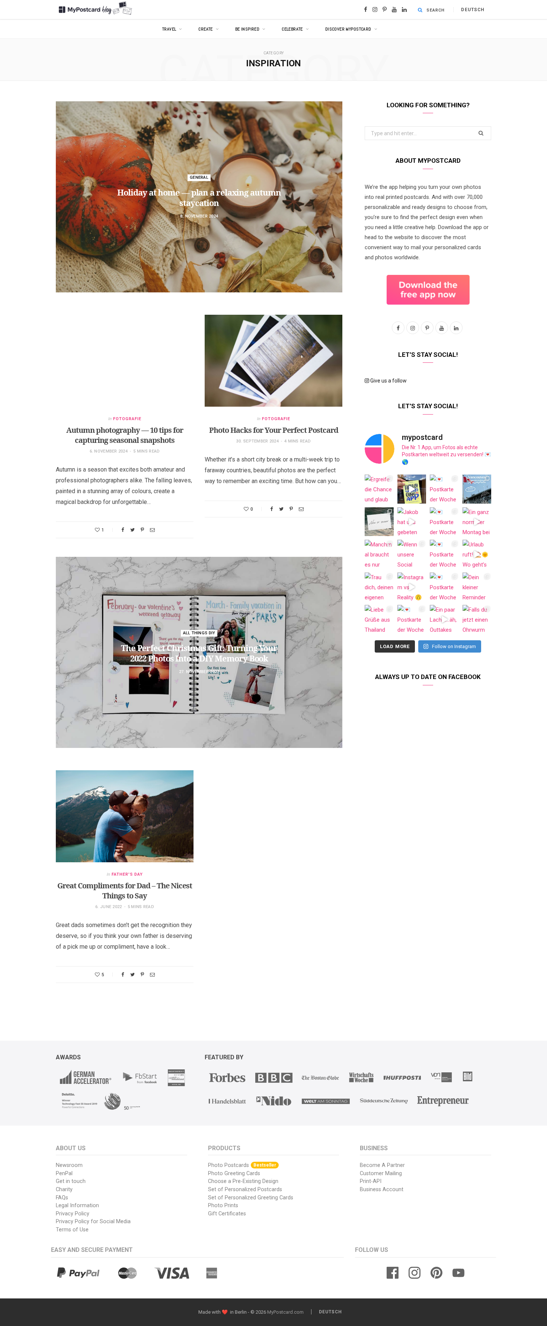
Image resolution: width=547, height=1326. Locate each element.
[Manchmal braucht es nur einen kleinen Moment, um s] (379, 554)
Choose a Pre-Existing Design (243, 1181)
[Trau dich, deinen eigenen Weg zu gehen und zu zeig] (379, 587)
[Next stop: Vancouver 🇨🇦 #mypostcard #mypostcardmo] (477, 489)
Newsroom (69, 1165)
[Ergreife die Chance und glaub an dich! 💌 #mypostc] (379, 489)
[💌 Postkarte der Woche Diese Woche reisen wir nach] (444, 489)
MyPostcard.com (285, 1312)
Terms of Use (72, 1230)
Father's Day (127, 874)
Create (205, 29)
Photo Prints (223, 1205)
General (199, 177)
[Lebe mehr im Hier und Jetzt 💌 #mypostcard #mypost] (379, 521)
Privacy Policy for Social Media (93, 1221)
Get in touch (71, 1181)
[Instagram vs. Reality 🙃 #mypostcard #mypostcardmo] (411, 587)
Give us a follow (388, 381)
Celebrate (292, 29)
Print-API (370, 1181)
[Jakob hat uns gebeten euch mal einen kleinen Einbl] (411, 521)
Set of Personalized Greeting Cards (250, 1198)
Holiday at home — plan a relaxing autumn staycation (199, 198)
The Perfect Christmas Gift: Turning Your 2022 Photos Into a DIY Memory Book (199, 653)
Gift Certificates (227, 1214)
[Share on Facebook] (122, 529)
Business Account (381, 1189)
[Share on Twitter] (132, 529)
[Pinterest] (142, 529)
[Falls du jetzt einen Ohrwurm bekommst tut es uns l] (477, 619)
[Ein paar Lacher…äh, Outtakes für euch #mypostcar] (444, 619)
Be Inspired (247, 29)
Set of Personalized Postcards (245, 1189)
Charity (64, 1189)
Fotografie (127, 418)
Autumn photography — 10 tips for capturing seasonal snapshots (124, 435)
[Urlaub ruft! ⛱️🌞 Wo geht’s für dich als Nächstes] (477, 554)
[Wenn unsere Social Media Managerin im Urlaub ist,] (411, 554)
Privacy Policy (72, 1214)
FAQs (62, 1198)
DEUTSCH (472, 9)
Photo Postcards (242, 1165)
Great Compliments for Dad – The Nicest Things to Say (124, 891)
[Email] (152, 529)
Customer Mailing (381, 1173)
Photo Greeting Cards (234, 1173)
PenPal (64, 1173)
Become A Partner (382, 1165)
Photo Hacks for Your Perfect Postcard (273, 430)
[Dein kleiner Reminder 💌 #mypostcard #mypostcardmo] (477, 587)
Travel (169, 29)
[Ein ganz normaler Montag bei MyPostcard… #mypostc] (477, 521)
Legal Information (77, 1205)
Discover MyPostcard (348, 29)
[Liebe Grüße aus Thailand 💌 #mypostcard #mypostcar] (379, 619)
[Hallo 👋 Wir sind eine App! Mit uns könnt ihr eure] (411, 489)
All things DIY (199, 633)
